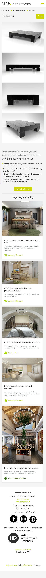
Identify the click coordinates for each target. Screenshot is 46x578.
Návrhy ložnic (13, 353)
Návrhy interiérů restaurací (17, 478)
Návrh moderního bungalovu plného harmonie (18, 387)
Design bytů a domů (15, 255)
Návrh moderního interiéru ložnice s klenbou (22, 342)
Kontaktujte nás (23, 189)
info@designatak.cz (23, 502)
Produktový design (19, 11)
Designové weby (12, 565)
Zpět (41, 16)
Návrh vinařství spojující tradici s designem (21, 468)
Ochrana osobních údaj (23, 549)
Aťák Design (5, 11)
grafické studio (27, 565)
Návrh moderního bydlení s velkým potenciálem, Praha (18, 289)
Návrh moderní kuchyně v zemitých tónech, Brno (21, 241)
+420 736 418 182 (23, 499)
